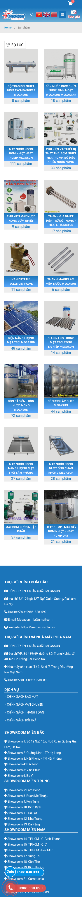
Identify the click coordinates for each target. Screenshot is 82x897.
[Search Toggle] (32, 14)
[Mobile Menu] (62, 14)
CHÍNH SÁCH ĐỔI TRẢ (21, 720)
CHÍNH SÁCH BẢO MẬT (22, 696)
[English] (47, 14)
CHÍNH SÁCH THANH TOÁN (25, 712)
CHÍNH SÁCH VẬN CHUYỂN (25, 704)
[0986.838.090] (10, 871)
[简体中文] (54, 14)
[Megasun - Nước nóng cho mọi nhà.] (14, 14)
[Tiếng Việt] (39, 14)
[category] (21, 66)
